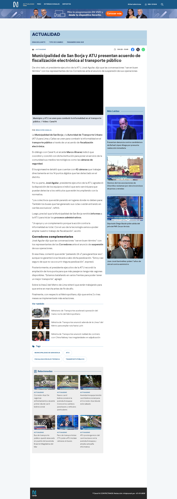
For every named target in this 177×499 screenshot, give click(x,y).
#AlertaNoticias (134, 4)
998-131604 (152, 4)
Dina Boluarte (38, 42)
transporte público (42, 142)
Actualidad (41, 49)
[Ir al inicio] (15, 4)
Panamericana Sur (75, 42)
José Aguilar (88, 68)
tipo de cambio (56, 42)
